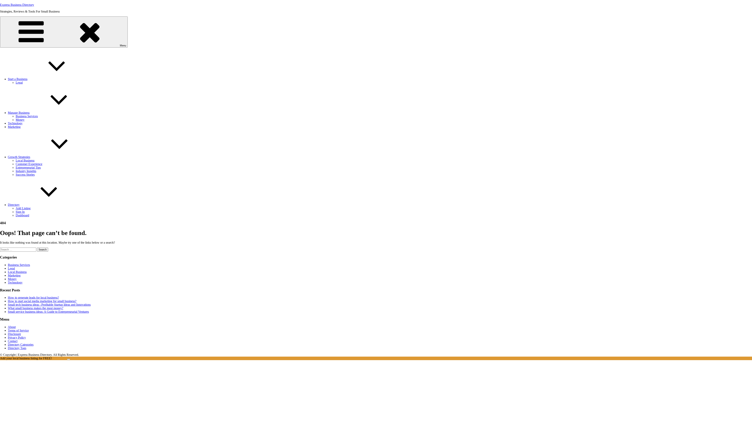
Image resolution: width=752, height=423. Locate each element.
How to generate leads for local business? (33, 297)
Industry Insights (26, 171)
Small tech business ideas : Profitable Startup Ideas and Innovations (49, 304)
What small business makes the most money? (35, 308)
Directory (14, 204)
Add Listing (23, 208)
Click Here (60, 358)
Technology (15, 123)
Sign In (20, 211)
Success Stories (25, 174)
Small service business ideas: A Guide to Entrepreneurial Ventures (48, 311)
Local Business (25, 160)
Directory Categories (20, 344)
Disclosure (14, 334)
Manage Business (19, 112)
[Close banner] (68, 359)
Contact (12, 341)
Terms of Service (18, 330)
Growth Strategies (19, 157)
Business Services (27, 116)
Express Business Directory (17, 4)
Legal (19, 82)
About (12, 327)
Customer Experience (29, 164)
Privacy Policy (17, 337)
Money (20, 119)
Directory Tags (17, 348)
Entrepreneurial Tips (28, 167)
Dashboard (22, 215)
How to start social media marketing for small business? (42, 301)
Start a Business (17, 79)
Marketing (14, 126)
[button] (64, 32)
